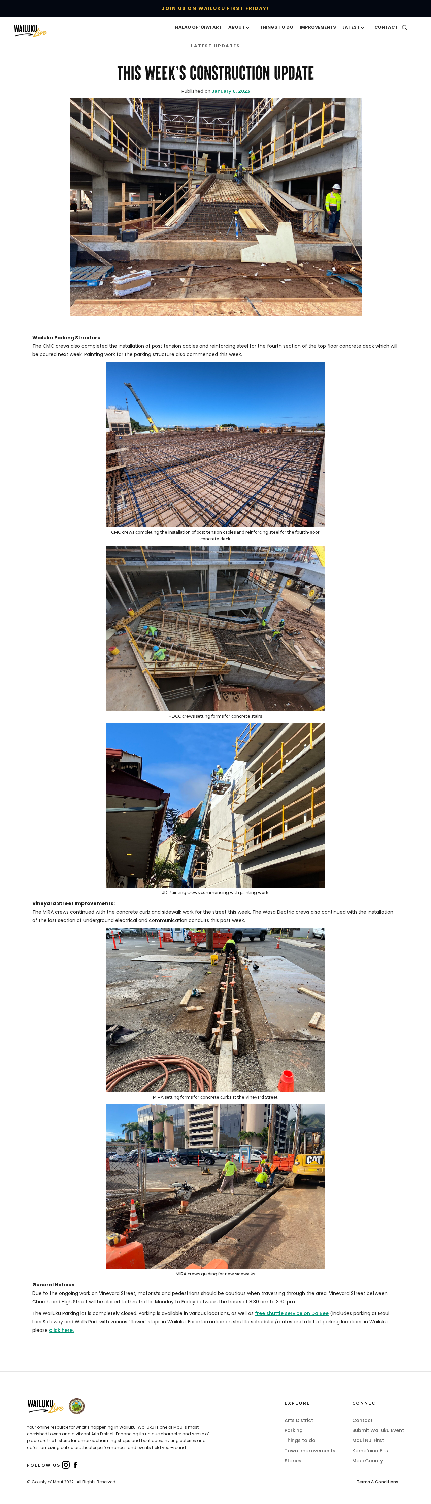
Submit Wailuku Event (378, 1430)
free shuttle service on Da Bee (292, 1313)
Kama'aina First (371, 1450)
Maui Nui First (368, 1440)
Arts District (299, 1420)
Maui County (367, 1460)
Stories (293, 1460)
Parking (294, 1430)
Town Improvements (310, 1450)
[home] (41, 31)
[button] (241, 27)
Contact (362, 1420)
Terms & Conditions (377, 1482)
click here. (61, 1330)
